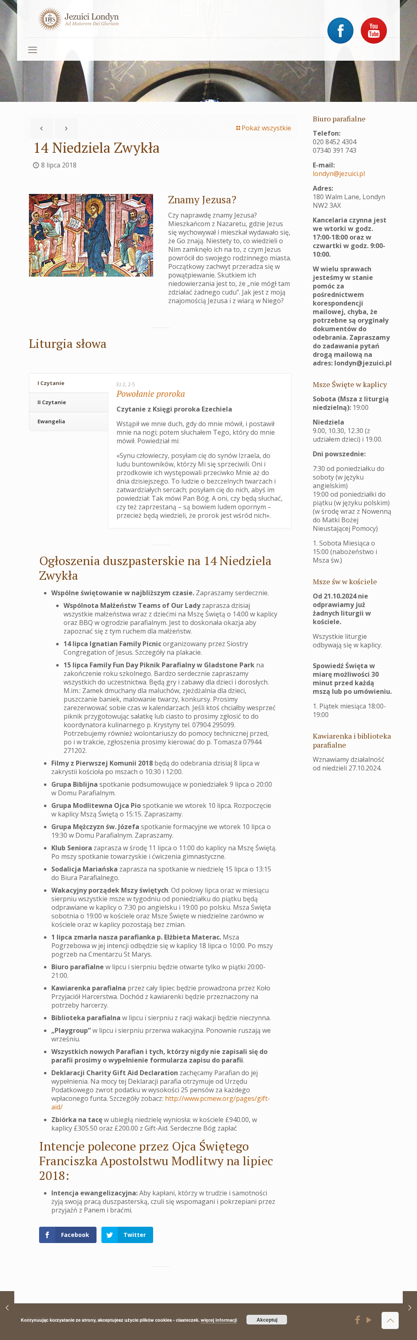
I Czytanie (50, 383)
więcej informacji (219, 1320)
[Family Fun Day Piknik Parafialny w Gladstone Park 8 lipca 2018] (410, 1307)
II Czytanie (51, 402)
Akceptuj (267, 1319)
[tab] (68, 383)
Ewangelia (51, 421)
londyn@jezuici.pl (339, 173)
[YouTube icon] (369, 1321)
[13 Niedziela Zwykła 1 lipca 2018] (7, 1307)
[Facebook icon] (357, 1321)
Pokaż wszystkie (266, 127)
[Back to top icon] (390, 1320)
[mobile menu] (33, 49)
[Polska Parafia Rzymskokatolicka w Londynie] (78, 18)
